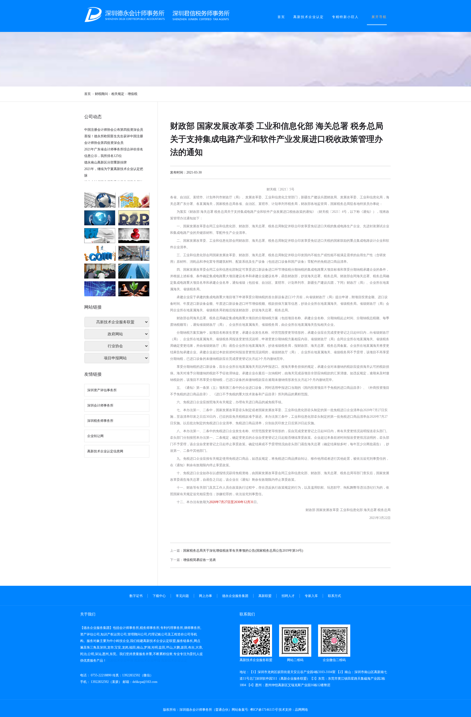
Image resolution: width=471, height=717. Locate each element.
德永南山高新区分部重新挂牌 (105, 154)
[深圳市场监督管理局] (134, 253)
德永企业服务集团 (235, 596)
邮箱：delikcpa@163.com (140, 682)
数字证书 (136, 596)
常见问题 (182, 596)
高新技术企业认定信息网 (105, 451)
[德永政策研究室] (134, 289)
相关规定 (117, 94)
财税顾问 (101, 94)
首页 (281, 17)
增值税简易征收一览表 (199, 560)
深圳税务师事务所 (100, 421)
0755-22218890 (100, 675)
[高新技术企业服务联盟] (134, 271)
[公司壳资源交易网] (100, 289)
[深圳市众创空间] (100, 271)
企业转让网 (95, 436)
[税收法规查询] (100, 235)
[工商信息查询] (134, 218)
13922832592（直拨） (106, 682)
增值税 (132, 94)
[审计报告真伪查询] (100, 253)
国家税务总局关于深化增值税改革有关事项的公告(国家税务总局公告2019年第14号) (243, 550)
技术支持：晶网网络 (293, 710)
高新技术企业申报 (147, 660)
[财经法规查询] (134, 200)
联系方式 (334, 596)
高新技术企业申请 (120, 660)
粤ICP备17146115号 (264, 710)
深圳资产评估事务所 (102, 390)
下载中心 (159, 596)
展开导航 (379, 17)
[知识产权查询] (100, 218)
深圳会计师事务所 (100, 405)
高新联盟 (264, 596)
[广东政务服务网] (134, 235)
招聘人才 (288, 596)
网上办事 (205, 596)
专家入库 (311, 596)
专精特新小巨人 (345, 17)
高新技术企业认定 (308, 17)
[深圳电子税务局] (100, 200)
